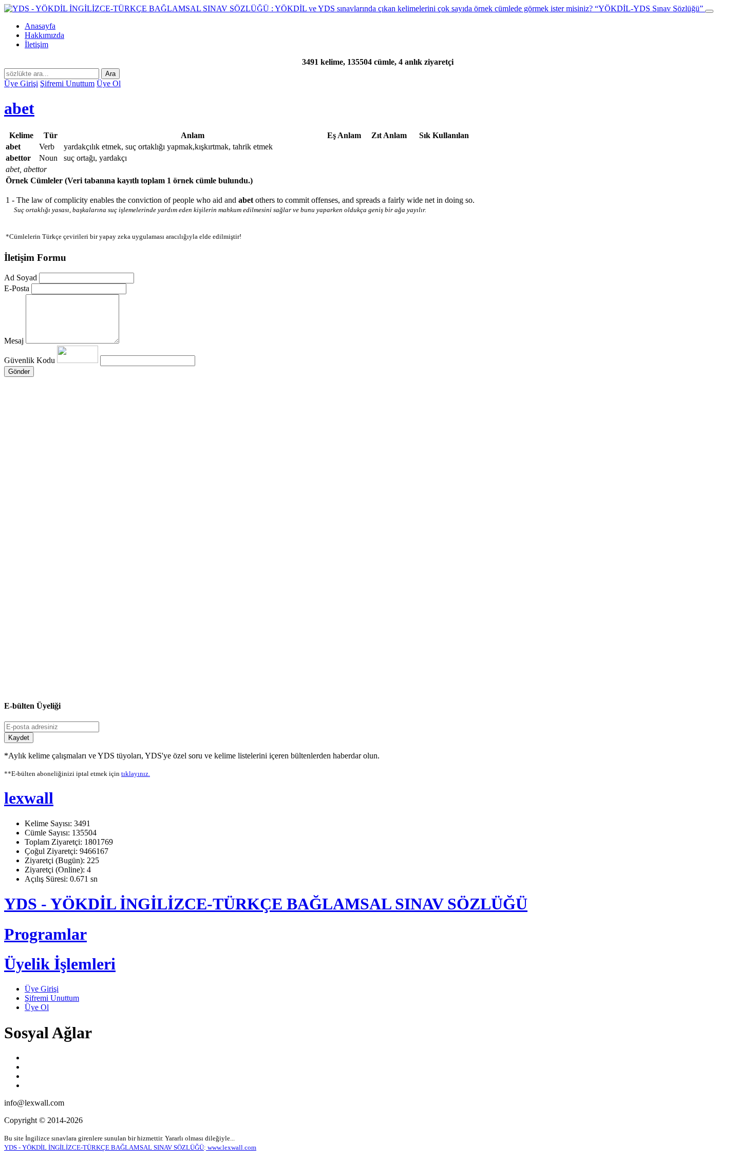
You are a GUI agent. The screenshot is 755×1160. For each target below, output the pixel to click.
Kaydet (18, 737)
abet (19, 108)
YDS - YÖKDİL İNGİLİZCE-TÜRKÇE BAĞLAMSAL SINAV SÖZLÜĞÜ (265, 904)
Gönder (19, 371)
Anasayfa (40, 26)
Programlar (45, 934)
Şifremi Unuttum (67, 83)
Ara (110, 74)
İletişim (36, 44)
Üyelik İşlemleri (60, 964)
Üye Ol (109, 83)
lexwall (28, 798)
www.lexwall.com (231, 1147)
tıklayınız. (135, 773)
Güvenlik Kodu (30, 360)
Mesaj (14, 340)
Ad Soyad (20, 277)
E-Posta (16, 288)
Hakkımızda (44, 35)
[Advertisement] (312, 474)
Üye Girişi (21, 83)
